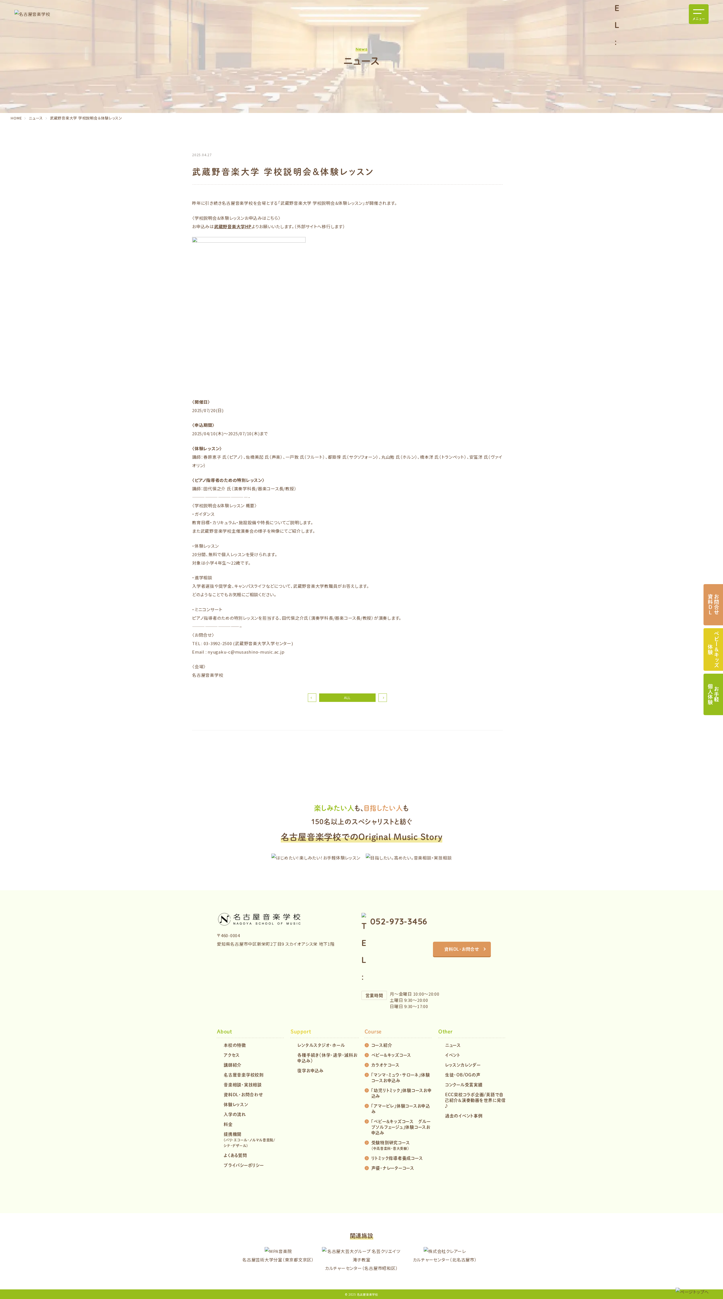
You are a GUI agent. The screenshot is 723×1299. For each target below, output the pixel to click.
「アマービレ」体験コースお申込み (400, 1108)
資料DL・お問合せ (462, 949)
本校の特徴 (235, 1045)
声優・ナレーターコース (392, 1168)
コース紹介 (381, 1045)
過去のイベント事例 (464, 1116)
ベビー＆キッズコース (391, 1055)
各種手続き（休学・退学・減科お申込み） (327, 1057)
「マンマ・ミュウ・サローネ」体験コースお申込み (400, 1077)
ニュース (453, 1045)
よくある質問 (235, 1155)
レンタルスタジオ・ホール (321, 1045)
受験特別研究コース (390, 1145)
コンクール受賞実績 (464, 1084)
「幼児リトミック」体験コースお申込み (401, 1093)
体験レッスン (236, 1104)
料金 (228, 1124)
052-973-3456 (398, 921)
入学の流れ (235, 1114)
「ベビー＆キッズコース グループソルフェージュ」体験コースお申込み (401, 1126)
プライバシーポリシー (244, 1165)
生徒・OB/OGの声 (463, 1075)
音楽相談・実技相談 (243, 1084)
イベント (452, 1055)
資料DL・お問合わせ (243, 1094)
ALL (347, 697)
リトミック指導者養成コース (397, 1158)
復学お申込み (310, 1070)
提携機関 (249, 1139)
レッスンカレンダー (463, 1065)
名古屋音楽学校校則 (244, 1075)
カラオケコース (385, 1065)
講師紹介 (232, 1065)
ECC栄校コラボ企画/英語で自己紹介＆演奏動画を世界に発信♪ (475, 1100)
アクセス (232, 1055)
